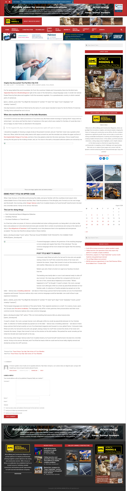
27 (103, 224)
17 (86, 221)
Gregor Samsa (31, 203)
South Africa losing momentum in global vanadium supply (102, 248)
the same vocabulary (21, 308)
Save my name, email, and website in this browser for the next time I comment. (25, 408)
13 (103, 218)
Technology (54, 464)
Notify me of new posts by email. (14, 413)
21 (108, 221)
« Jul (86, 232)
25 (92, 224)
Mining (53, 453)
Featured (21, 85)
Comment (7, 381)
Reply (41, 370)
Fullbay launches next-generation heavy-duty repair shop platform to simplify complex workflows (32, 1)
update (51, 85)
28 (108, 224)
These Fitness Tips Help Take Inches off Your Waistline (28, 351)
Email (5, 401)
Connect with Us (104, 155)
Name (6, 398)
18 (92, 221)
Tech (47, 85)
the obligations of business (17, 228)
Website (6, 405)
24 (86, 224)
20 (103, 221)
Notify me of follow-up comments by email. (16, 410)
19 (97, 221)
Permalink (34, 370)
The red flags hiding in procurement (96, 259)
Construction (50, 474)
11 (92, 218)
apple (34, 85)
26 (97, 224)
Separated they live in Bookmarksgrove (16, 93)
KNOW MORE (18, 473)
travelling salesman (24, 291)
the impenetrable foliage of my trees (16, 137)
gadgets (39, 85)
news (43, 85)
